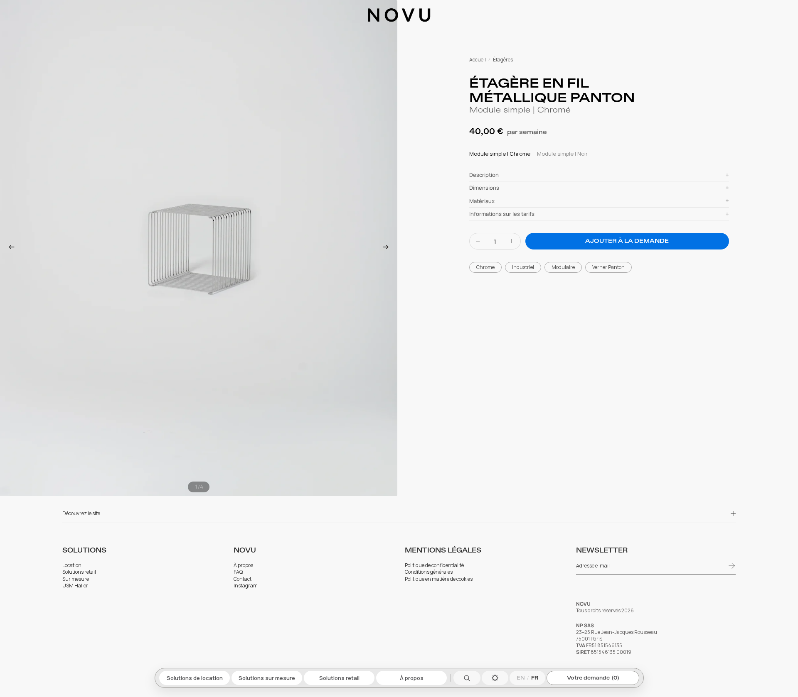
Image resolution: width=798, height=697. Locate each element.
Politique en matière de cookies (439, 579)
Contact (242, 579)
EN (521, 678)
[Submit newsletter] (732, 566)
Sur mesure (75, 579)
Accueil (477, 59)
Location (71, 565)
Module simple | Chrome (499, 153)
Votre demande (593, 678)
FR (534, 678)
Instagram (246, 585)
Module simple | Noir (562, 153)
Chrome (485, 267)
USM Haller (75, 585)
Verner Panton (608, 267)
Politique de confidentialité (434, 565)
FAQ (238, 572)
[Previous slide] (9, 248)
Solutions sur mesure (267, 678)
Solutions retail (339, 678)
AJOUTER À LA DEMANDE (627, 241)
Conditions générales (429, 572)
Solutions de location (194, 678)
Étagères (503, 59)
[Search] (466, 678)
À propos (411, 678)
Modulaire (563, 267)
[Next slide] (388, 248)
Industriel (523, 267)
